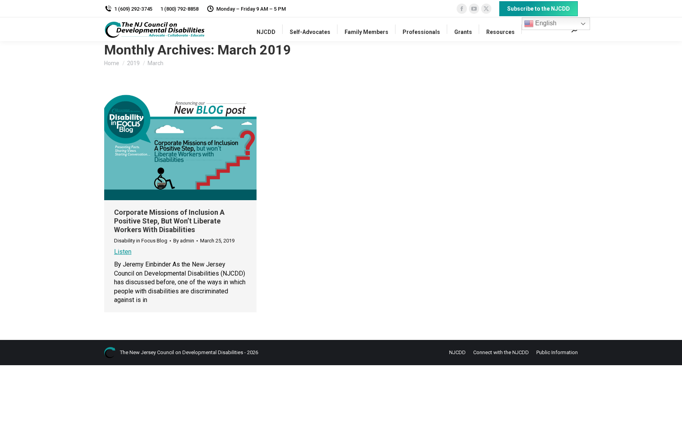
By (183, 241)
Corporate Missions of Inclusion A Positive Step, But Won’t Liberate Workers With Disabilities (169, 221)
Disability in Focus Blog (140, 241)
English (545, 23)
